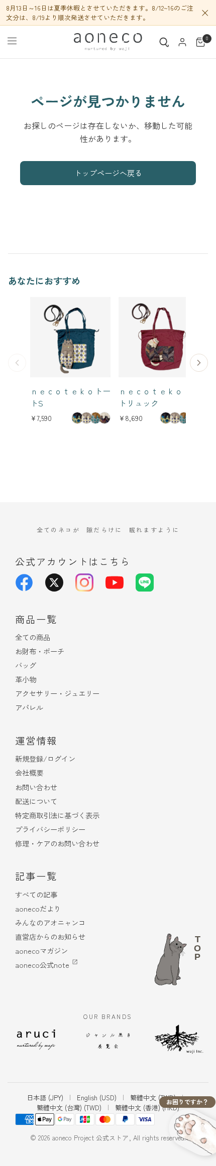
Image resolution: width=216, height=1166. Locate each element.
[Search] (164, 42)
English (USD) (97, 1097)
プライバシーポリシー (50, 829)
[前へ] (17, 363)
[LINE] (145, 582)
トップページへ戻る (108, 173)
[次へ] (199, 363)
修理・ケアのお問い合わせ (57, 843)
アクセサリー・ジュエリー (57, 693)
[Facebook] (24, 582)
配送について (36, 801)
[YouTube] (114, 582)
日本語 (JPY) (45, 1097)
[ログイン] (182, 42)
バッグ (25, 665)
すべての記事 (36, 894)
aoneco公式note (42, 964)
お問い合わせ (36, 787)
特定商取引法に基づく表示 (57, 815)
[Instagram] (84, 582)
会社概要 (29, 772)
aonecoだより (38, 908)
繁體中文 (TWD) (153, 1097)
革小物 (25, 679)
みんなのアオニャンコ (50, 922)
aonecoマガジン (41, 950)
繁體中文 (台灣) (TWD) (69, 1107)
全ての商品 (32, 637)
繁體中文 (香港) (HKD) (147, 1107)
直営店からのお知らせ (50, 936)
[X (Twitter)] (54, 582)
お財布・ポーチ (39, 651)
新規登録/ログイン (45, 758)
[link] (77, 418)
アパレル (29, 707)
